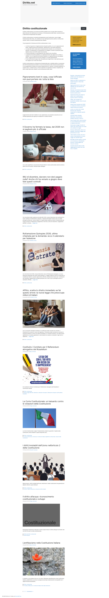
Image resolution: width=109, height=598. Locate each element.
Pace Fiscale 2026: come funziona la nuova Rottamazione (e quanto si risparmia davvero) (78, 122)
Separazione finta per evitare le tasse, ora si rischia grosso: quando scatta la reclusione (77, 96)
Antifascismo (30, 585)
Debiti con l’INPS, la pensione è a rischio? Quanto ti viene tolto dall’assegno (77, 82)
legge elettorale (30, 392)
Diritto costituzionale (28, 119)
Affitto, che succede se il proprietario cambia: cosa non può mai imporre (78, 101)
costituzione (34, 436)
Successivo (30, 591)
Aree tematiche (56, 3)
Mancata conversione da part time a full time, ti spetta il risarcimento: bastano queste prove (78, 91)
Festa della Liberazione (45, 585)
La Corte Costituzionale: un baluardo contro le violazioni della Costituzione (43, 402)
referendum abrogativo (42, 392)
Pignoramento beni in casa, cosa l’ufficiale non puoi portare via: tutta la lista (42, 78)
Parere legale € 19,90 (80, 3)
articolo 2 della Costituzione (29, 489)
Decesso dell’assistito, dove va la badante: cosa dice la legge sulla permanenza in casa (77, 131)
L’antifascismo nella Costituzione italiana (41, 543)
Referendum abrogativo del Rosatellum (55, 392)
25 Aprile (25, 585)
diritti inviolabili (43, 489)
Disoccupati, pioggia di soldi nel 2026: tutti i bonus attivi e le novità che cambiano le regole (78, 127)
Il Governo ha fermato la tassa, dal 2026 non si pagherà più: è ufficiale (43, 128)
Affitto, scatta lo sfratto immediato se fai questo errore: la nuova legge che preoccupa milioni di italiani (43, 292)
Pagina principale (68, 3)
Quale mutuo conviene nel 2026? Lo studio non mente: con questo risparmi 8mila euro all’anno (77, 106)
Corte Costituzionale (28, 436)
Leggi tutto (34, 223)
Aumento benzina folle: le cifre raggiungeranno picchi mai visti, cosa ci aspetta (77, 147)
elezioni (25, 392)
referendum (36, 392)
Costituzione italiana (41, 436)
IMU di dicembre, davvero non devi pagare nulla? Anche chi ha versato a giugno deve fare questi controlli (42, 179)
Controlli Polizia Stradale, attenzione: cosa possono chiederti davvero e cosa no (76, 117)
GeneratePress (18, 596)
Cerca (83, 28)
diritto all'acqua (27, 535)
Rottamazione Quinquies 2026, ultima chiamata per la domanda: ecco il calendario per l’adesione (43, 235)
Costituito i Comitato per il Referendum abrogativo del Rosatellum (41, 348)
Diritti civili (26, 534)
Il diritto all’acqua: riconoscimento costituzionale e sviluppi (38, 497)
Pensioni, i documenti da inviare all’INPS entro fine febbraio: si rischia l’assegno (77, 77)
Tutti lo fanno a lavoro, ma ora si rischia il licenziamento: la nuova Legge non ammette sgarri (77, 136)
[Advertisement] (54, 15)
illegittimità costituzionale (50, 436)
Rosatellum (25, 393)
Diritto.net (29, 2)
